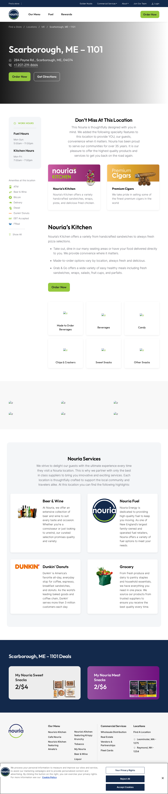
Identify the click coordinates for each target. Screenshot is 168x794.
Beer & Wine (53, 501)
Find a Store (15, 26)
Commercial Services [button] (106, 3)
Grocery (127, 566)
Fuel (50, 14)
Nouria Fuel (129, 501)
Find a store (14, 3)
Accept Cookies (125, 787)
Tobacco (79, 744)
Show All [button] (17, 234)
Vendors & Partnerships (108, 743)
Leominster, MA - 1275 (144, 741)
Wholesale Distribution (113, 732)
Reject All (125, 778)
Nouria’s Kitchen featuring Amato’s (57, 745)
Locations (31, 26)
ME (43, 26)
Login (156, 3)
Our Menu (34, 14)
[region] (84, 778)
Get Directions (46, 76)
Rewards (66, 14)
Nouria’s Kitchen (64, 189)
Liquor (78, 759)
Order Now (150, 14)
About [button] (124, 3)
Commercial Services (113, 726)
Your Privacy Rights (125, 770)
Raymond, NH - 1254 (143, 749)
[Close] (162, 778)
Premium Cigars (123, 189)
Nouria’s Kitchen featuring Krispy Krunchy (83, 735)
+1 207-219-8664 (26, 65)
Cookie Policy (49, 777)
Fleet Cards (107, 750)
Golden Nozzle (86, 3)
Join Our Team (140, 3)
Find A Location (142, 732)
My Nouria (80, 749)
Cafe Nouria (54, 737)
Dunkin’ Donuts (55, 566)
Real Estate (107, 737)
